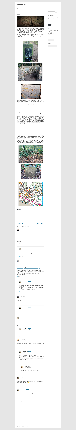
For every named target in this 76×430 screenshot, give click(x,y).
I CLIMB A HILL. (50, 34)
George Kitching (23, 229)
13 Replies (18, 14)
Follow (50, 24)
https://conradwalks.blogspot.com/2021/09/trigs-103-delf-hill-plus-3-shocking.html (28, 268)
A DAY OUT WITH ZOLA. (51, 32)
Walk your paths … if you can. (20, 426)
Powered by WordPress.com (28, 426)
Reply (17, 244)
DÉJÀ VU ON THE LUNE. (40, 223)
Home (17, 8)
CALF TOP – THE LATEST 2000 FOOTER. (53, 30)
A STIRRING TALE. (20, 223)
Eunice (22, 377)
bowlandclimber (21, 4)
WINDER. (49, 31)
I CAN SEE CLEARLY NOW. (51, 33)
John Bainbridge (23, 296)
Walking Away (23, 317)
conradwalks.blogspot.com (25, 260)
